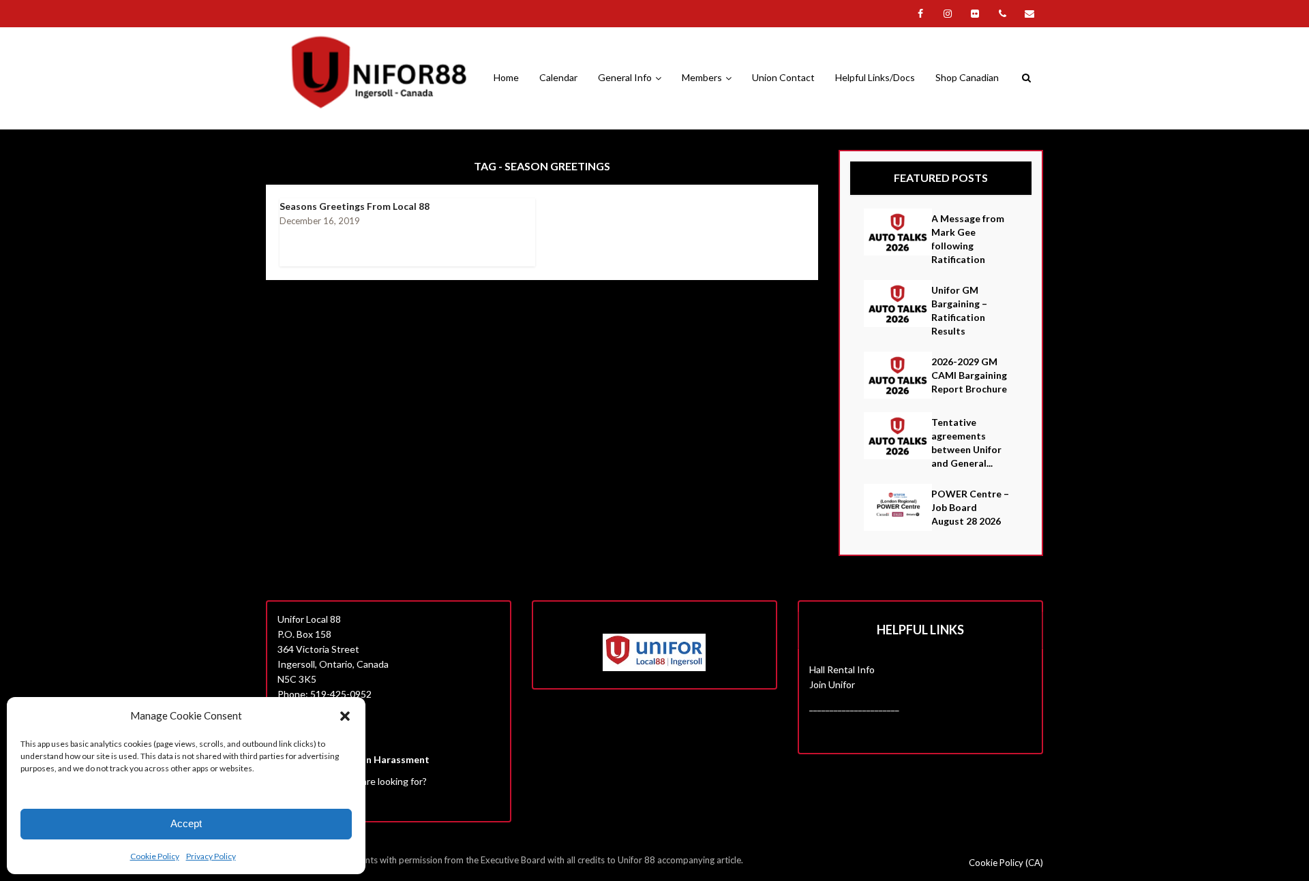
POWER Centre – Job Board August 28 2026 (970, 507)
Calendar (558, 77)
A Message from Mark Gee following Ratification (967, 239)
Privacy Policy (211, 856)
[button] (345, 716)
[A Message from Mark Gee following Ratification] (897, 232)
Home (506, 77)
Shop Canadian (967, 77)
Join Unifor (832, 684)
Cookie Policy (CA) (1006, 862)
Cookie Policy (154, 856)
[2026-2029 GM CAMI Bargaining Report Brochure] (897, 375)
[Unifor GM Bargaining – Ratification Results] (897, 303)
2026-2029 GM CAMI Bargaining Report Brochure (969, 375)
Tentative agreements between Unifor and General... (966, 442)
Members (702, 77)
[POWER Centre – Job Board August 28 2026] (897, 507)
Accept (186, 823)
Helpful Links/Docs (875, 77)
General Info (625, 77)
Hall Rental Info (842, 669)
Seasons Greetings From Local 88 (355, 206)
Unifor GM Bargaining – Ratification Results (959, 310)
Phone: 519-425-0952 (324, 694)
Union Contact (783, 77)
